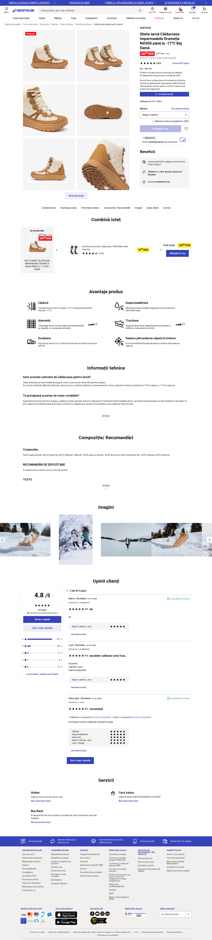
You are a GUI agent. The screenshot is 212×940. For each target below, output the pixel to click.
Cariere (25, 865)
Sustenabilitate (29, 869)
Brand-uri (178, 18)
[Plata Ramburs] (36, 921)
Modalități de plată (59, 858)
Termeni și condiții (117, 854)
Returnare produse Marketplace (175, 862)
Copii (73, 18)
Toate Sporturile (21, 18)
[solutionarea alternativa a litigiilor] (135, 915)
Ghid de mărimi (182, 109)
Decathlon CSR (29, 876)
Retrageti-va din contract (58, 875)
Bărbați (58, 18)
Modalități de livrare (60, 854)
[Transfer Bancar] (43, 916)
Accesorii (112, 18)
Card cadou (85, 858)
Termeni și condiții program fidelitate (117, 859)
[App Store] (66, 916)
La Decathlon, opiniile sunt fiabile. (42, 674)
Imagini (138, 207)
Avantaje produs (68, 207)
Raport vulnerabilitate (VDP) (119, 898)
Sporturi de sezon (146, 862)
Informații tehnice (90, 207)
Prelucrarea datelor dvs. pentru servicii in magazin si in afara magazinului (120, 878)
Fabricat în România (31, 883)
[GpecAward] (98, 923)
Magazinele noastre (31, 861)
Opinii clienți (153, 207)
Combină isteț (49, 207)
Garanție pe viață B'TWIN (91, 865)
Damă (42, 18)
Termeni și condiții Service (117, 870)
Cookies (112, 890)
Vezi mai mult (76, 195)
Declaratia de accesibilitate (107, 935)
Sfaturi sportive (145, 858)
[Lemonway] (43, 921)
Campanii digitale (59, 883)
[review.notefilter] (62, 639)
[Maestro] (36, 915)
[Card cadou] (49, 915)
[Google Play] (66, 923)
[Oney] (30, 921)
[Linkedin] (107, 914)
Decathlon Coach (146, 866)
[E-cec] (23, 922)
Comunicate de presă (32, 858)
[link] (42, 619)
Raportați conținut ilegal (178, 871)
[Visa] (23, 914)
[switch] (186, 128)
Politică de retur (58, 871)
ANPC (111, 894)
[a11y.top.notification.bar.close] (206, 2)
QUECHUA (145, 27)
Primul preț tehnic (30, 879)
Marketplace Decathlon (33, 887)
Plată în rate (56, 867)
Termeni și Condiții (37, 932)
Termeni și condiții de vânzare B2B (119, 864)
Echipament (92, 18)
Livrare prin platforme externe (61, 862)
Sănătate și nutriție (136, 18)
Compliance (27, 872)
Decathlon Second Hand (91, 872)
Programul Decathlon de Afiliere (149, 870)
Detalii (106, 416)
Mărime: (144, 109)
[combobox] (164, 114)
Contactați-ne (28, 890)
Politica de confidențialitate (116, 885)
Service (83, 869)
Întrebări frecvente (175, 867)
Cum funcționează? (176, 858)
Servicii (195, 18)
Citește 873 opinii (172, 63)
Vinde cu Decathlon (176, 854)
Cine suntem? (28, 854)
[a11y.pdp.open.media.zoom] (49, 56)
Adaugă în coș (160, 128)
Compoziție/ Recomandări (117, 207)
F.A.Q (136, 932)
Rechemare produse (89, 876)
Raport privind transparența (152, 932)
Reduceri (159, 18)
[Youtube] (97, 914)
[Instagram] (102, 914)
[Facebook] (92, 914)
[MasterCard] (30, 915)
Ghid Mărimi (56, 880)
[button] (106, 219)
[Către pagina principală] (23, 10)
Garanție (84, 861)
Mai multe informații (40, 801)
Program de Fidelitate (90, 854)
